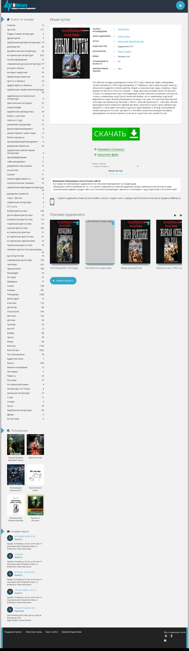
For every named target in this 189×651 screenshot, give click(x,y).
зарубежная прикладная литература (25, 187)
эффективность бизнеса (25, 85)
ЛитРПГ (25, 328)
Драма (25, 414)
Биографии (25, 273)
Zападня (18, 554)
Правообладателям (71, 631)
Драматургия (25, 38)
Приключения (25, 268)
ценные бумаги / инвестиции (25, 133)
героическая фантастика (25, 245)
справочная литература (25, 202)
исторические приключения (25, 240)
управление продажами (25, 124)
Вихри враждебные (131, 268)
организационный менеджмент (25, 141)
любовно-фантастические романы (25, 250)
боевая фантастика (25, 210)
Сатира (25, 401)
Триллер (25, 324)
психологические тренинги (25, 183)
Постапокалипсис (25, 354)
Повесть (25, 375)
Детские (25, 320)
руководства (25, 46)
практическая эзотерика (25, 103)
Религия (25, 25)
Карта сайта (51, 631)
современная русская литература (25, 63)
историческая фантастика (25, 236)
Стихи (25, 397)
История (25, 277)
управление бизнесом (25, 145)
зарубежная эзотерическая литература (25, 97)
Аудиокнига (123, 29)
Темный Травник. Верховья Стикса (31, 608)
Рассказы (25, 380)
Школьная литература (25, 393)
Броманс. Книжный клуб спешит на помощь (36, 572)
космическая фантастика (25, 219)
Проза (25, 337)
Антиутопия (25, 418)
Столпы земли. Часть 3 (25, 590)
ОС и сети (25, 206)
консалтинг (25, 170)
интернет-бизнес (25, 68)
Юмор (25, 341)
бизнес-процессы (25, 137)
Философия (25, 298)
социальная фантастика (25, 223)
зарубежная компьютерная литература (25, 151)
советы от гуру (25, 120)
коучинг (25, 174)
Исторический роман (25, 384)
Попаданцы (25, 294)
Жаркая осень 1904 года (169, 268)
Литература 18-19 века (25, 388)
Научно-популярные (25, 367)
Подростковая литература (25, 33)
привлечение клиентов (25, 76)
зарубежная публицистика (25, 111)
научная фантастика (25, 228)
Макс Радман (124, 51)
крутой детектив (25, 255)
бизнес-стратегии (25, 115)
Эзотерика (25, 371)
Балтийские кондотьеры (98, 268)
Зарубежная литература (25, 410)
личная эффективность (25, 178)
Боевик (25, 333)
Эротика (25, 29)
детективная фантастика (25, 215)
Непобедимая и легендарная (64, 268)
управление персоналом (25, 165)
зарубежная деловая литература (25, 42)
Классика (25, 303)
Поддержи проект (13, 631)
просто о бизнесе (25, 81)
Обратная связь (34, 631)
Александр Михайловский (131, 41)
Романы (25, 290)
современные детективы (25, 260)
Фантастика (124, 36)
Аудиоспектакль (25, 358)
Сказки (25, 285)
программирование (25, 157)
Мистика (25, 315)
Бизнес (25, 363)
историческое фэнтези (25, 232)
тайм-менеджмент (25, 161)
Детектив (25, 307)
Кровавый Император (24, 536)
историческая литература (25, 55)
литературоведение (25, 59)
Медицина (25, 281)
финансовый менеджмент (25, 128)
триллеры (25, 264)
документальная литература (25, 51)
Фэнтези (25, 345)
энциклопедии (25, 107)
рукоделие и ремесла (25, 193)
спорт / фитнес (25, 198)
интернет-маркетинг (25, 72)
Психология (25, 311)
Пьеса (25, 405)
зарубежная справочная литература (25, 90)
